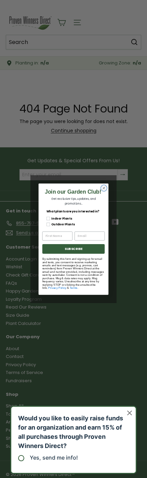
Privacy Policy (57, 287)
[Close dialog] (104, 188)
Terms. (74, 287)
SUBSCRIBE (73, 249)
